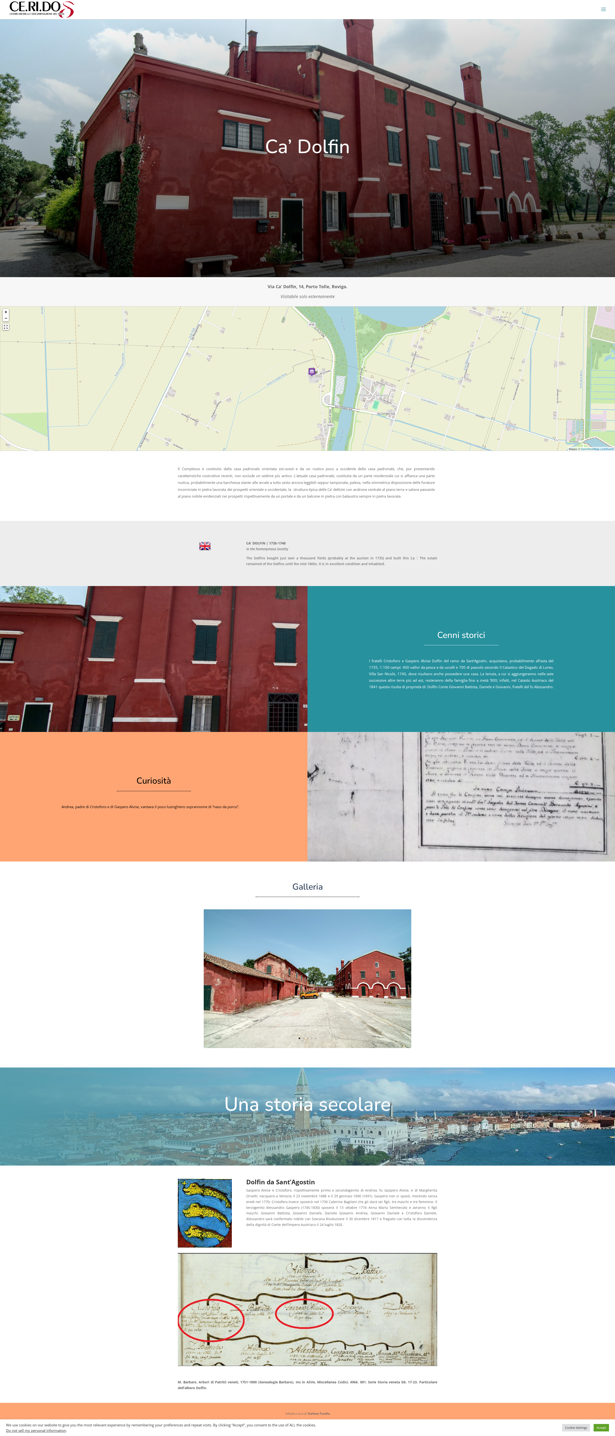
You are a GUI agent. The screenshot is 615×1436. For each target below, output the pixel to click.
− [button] (6, 318)
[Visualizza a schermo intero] (6, 327)
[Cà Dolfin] (307, 1046)
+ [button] (6, 311)
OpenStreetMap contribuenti (597, 449)
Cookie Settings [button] (576, 1427)
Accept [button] (601, 1427)
